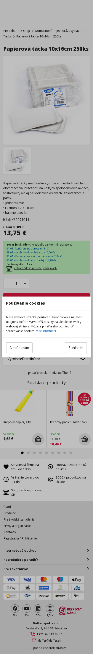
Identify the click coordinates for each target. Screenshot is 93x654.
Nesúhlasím (19, 347)
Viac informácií (46, 331)
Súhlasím (76, 347)
